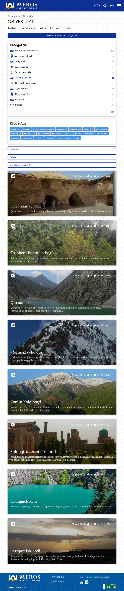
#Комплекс (102, 133)
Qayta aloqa (57, 581)
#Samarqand (101, 129)
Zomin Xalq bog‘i (26, 402)
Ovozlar (67, 28)
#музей (78, 133)
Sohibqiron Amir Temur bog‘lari (40, 451)
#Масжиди (56, 133)
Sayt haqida (57, 577)
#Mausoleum (43, 133)
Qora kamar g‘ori (26, 206)
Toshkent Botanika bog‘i (32, 253)
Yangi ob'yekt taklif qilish (62, 35)
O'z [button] (96, 5)
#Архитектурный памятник (68, 138)
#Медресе (15, 129)
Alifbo (43, 28)
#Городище (27, 138)
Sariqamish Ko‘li (25, 551)
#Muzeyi (39, 138)
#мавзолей (62, 129)
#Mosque (15, 138)
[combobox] (62, 148)
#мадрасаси (29, 133)
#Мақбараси (75, 129)
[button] (112, 5)
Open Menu (118, 5)
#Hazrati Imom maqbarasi (43, 129)
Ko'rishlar (55, 28)
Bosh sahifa (14, 15)
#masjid (26, 129)
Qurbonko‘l (21, 302)
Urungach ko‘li (24, 501)
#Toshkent (88, 129)
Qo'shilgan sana (29, 28)
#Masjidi (68, 133)
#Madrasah (16, 133)
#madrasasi (89, 133)
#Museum (49, 138)
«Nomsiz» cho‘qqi (26, 352)
